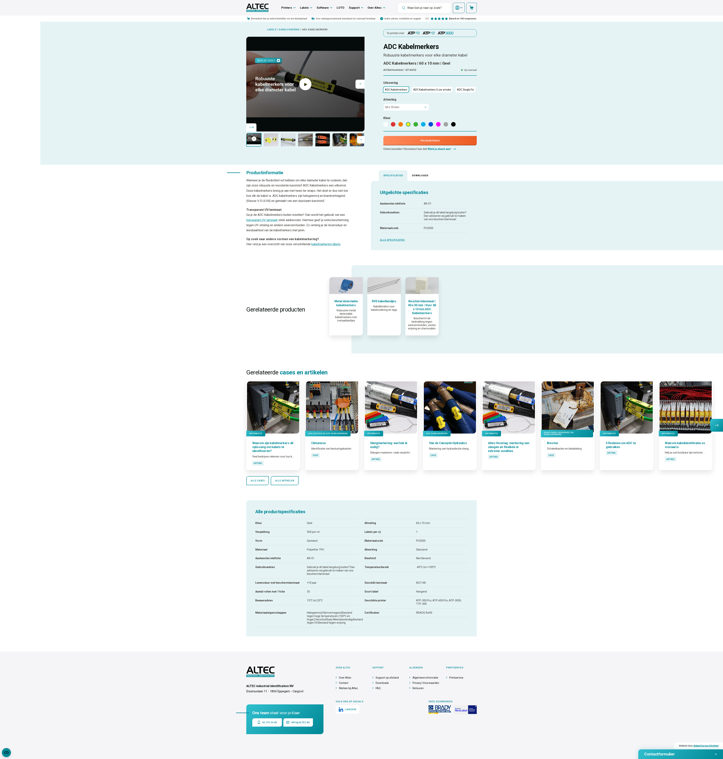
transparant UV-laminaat (262, 220)
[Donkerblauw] (431, 124)
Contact (343, 683)
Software (323, 7)
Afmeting (389, 99)
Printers (286, 7)
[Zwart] (453, 124)
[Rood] (393, 124)
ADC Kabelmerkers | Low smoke (432, 89)
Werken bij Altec (348, 688)
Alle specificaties (392, 240)
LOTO (340, 7)
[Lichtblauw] (423, 124)
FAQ (378, 688)
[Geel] (408, 124)
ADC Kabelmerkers (396, 89)
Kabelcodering (289, 29)
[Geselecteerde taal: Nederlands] (459, 8)
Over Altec (375, 7)
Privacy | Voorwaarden (426, 683)
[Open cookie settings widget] (6, 752)
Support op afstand (387, 677)
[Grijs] (446, 124)
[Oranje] (400, 124)
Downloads (420, 175)
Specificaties (393, 175)
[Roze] (438, 124)
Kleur (387, 118)
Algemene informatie (425, 677)
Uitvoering (390, 83)
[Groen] (415, 124)
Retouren (418, 688)
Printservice (456, 677)
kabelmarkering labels (325, 244)
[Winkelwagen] (471, 8)
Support (354, 7)
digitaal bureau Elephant (705, 745)
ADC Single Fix (465, 89)
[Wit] (385, 124)
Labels (304, 7)
